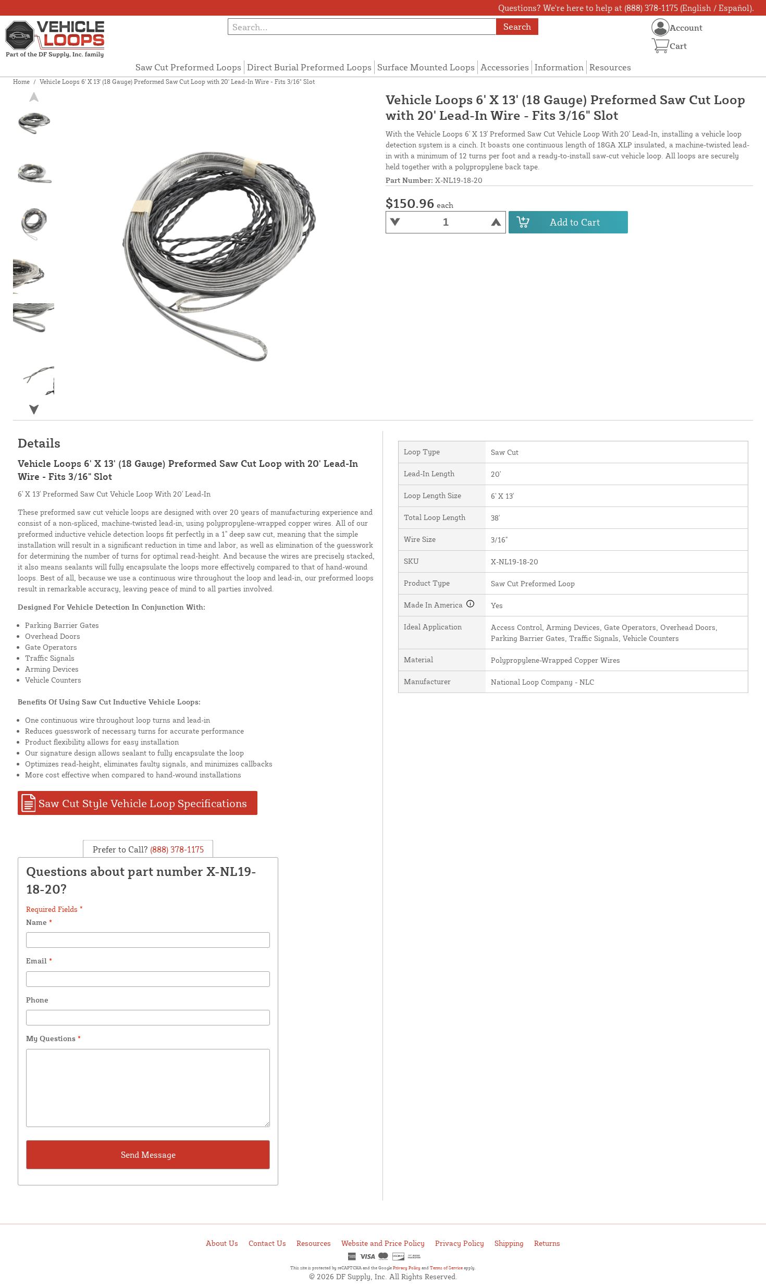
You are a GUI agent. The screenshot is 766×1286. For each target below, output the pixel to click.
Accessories (504, 66)
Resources (610, 66)
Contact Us (267, 1243)
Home (21, 81)
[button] (34, 410)
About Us (222, 1243)
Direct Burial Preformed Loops (309, 66)
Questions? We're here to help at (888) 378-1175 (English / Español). (626, 8)
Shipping (509, 1243)
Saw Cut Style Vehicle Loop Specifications (143, 803)
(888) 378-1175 (176, 849)
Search (517, 26)
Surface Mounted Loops (426, 66)
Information (559, 66)
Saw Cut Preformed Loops (188, 66)
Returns (547, 1243)
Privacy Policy (459, 1243)
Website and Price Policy (383, 1243)
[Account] (660, 27)
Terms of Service (446, 1267)
